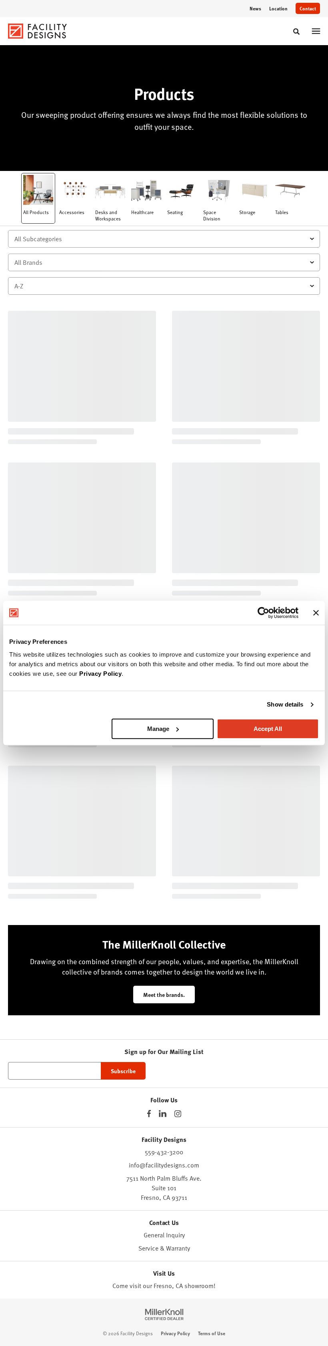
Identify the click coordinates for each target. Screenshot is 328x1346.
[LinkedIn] (162, 1113)
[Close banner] (316, 612)
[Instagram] (177, 1113)
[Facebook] (149, 1113)
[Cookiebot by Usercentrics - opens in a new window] (263, 613)
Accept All (268, 728)
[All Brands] (164, 262)
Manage (158, 728)
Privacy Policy (100, 673)
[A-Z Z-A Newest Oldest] (164, 286)
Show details (285, 704)
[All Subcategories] (164, 239)
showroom (199, 1285)
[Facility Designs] (37, 31)
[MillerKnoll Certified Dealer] (164, 1314)
